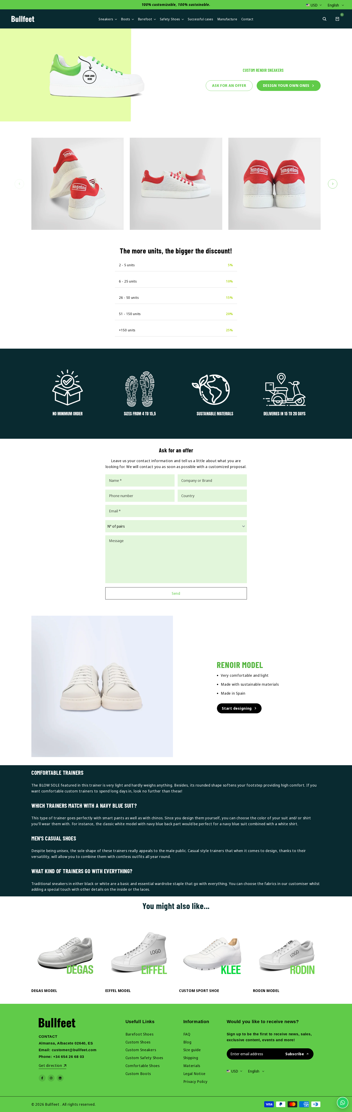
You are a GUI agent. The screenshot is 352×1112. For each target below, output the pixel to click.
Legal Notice (194, 1073)
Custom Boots (138, 1073)
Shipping (190, 1057)
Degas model (44, 991)
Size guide (192, 1049)
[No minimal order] (67, 394)
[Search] (324, 18)
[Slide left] (19, 184)
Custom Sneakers (140, 1049)
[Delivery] (284, 394)
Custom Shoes (138, 1042)
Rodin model (266, 991)
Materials (191, 1065)
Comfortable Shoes (142, 1065)
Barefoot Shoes (139, 1034)
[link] (176, 74)
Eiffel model (118, 991)
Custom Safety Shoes (144, 1057)
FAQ (186, 1034)
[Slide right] (332, 184)
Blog (187, 1042)
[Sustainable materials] (212, 394)
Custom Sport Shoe (199, 991)
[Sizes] (140, 394)
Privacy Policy (195, 1081)
